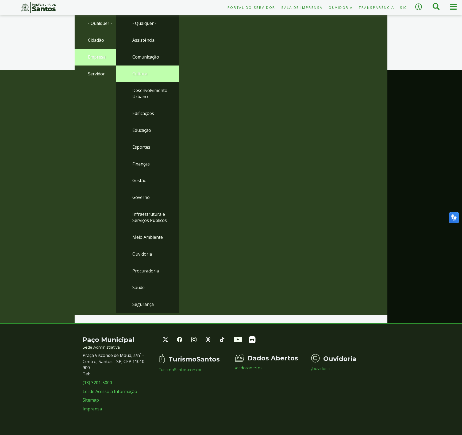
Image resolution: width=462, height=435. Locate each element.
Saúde (138, 287)
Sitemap (91, 400)
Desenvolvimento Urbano (149, 93)
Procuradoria (145, 271)
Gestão (139, 180)
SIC (403, 7)
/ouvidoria (320, 369)
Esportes (141, 147)
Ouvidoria (341, 7)
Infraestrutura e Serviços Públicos (149, 217)
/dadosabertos (248, 368)
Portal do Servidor (251, 7)
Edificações (143, 113)
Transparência (376, 7)
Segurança (143, 304)
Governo (141, 197)
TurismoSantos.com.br (180, 370)
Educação (141, 130)
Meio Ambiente (147, 237)
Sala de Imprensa (302, 7)
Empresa (97, 57)
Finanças (141, 164)
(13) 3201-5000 (97, 383)
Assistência (143, 40)
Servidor (96, 74)
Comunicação (145, 57)
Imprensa (92, 409)
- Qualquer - (100, 23)
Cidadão (96, 40)
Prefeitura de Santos (38, 7)
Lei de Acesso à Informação (110, 391)
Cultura (139, 74)
